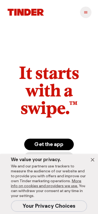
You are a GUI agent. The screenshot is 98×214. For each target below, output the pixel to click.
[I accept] (92, 159)
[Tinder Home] (26, 12)
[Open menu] (85, 12)
